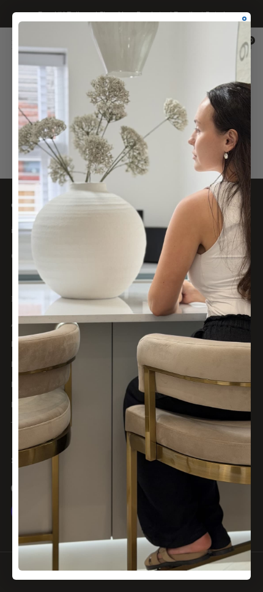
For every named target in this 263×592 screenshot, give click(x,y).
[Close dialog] (244, 18)
